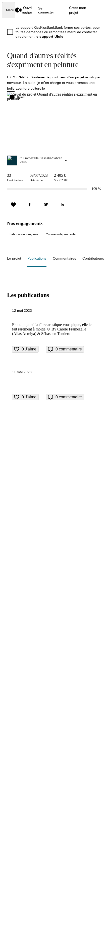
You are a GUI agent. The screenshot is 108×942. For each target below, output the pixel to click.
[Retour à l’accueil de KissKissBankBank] (18, 10)
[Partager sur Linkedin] (62, 204)
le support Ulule (49, 36)
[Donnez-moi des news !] (13, 204)
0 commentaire (69, 349)
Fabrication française (24, 234)
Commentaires (64, 258)
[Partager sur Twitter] (46, 204)
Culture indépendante (61, 234)
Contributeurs (93, 258)
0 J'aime (29, 349)
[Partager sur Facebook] (29, 204)
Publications (36, 258)
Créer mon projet (77, 10)
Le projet (14, 258)
